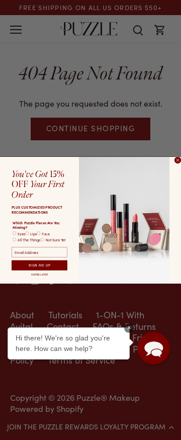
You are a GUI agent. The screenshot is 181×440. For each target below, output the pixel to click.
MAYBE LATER (39, 274)
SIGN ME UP (40, 265)
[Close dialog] (177, 160)
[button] (153, 348)
